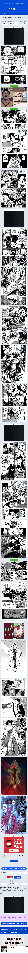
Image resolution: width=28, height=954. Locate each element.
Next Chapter (23, 21)
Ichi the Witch (4, 929)
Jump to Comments (14, 860)
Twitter (14, 872)
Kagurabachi (13, 932)
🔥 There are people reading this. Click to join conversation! (14, 923)
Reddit (19, 872)
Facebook (9, 872)
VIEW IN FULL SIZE (14, 86)
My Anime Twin (23, 929)
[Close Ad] (22, 27)
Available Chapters (12, 21)
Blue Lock (3, 932)
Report (10, 877)
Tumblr (13, 874)
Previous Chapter (6, 21)
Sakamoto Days (14, 929)
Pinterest (24, 872)
